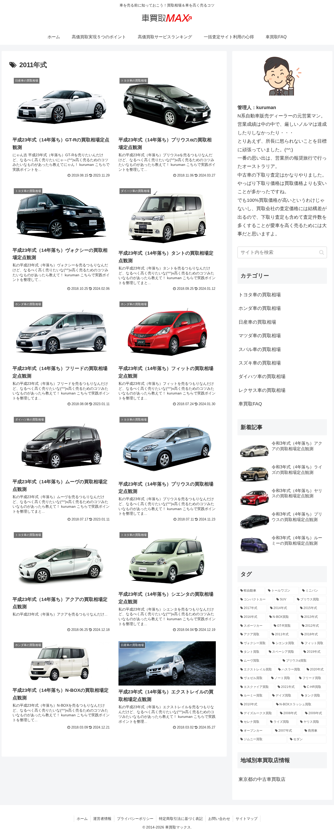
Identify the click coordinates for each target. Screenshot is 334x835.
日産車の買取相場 (257, 322)
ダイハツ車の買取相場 (261, 376)
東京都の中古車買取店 (261, 779)
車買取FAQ (250, 403)
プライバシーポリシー (135, 819)
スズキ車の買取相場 (259, 363)
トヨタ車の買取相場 (259, 294)
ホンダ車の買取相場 (259, 308)
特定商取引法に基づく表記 (181, 819)
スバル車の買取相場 (259, 349)
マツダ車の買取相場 (259, 335)
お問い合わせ (219, 819)
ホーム (82, 819)
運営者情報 (102, 819)
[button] (321, 252)
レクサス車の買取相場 (261, 390)
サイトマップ (247, 819)
